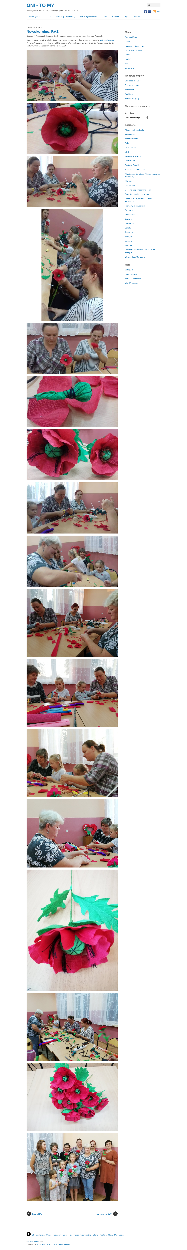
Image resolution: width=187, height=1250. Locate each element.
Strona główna (35, 16)
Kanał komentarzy (133, 279)
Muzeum (129, 181)
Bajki (127, 143)
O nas (48, 16)
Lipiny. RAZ (35, 1214)
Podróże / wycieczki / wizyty (137, 194)
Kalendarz (129, 90)
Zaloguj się (129, 270)
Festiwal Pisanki (132, 165)
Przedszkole (130, 214)
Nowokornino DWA (106, 1214)
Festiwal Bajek (131, 161)
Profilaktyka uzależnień (135, 206)
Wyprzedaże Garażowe (135, 257)
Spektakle (129, 94)
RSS (158, 11)
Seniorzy (82, 36)
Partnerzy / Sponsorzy (65, 16)
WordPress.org (131, 283)
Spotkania (129, 223)
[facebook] (145, 12)
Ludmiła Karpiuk (107, 40)
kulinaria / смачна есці (135, 169)
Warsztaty (99, 36)
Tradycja (90, 36)
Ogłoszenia (130, 185)
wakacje (128, 241)
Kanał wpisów (131, 274)
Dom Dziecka (130, 147)
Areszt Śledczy (131, 139)
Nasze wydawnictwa (88, 16)
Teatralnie (129, 232)
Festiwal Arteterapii (133, 156)
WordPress (40, 1244)
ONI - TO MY (33, 1241)
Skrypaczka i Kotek (133, 81)
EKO (127, 152)
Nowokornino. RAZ (43, 32)
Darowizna (137, 16)
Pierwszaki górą (132, 98)
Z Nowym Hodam (132, 85)
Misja (126, 16)
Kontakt (115, 16)
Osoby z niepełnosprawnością (66, 36)
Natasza (30, 36)
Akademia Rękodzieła (44, 36)
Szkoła (128, 228)
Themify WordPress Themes (58, 1244)
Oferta (104, 16)
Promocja (129, 210)
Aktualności (130, 134)
